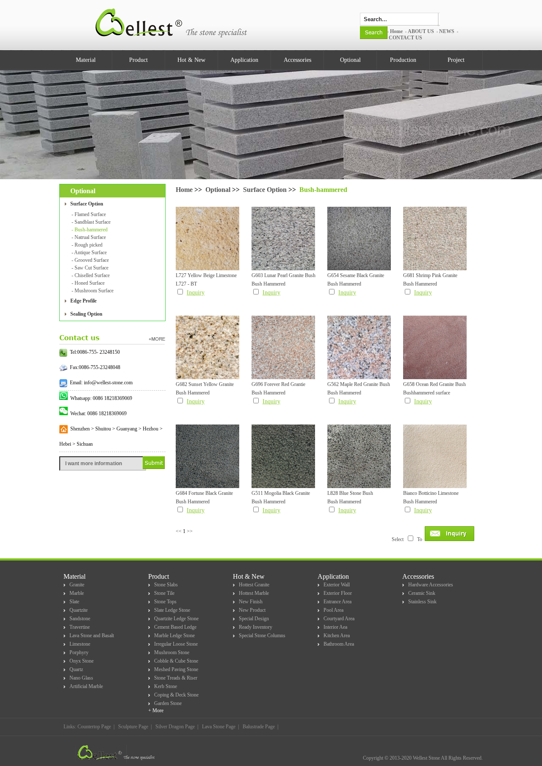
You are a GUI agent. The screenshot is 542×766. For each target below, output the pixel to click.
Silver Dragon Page (175, 727)
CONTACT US (405, 38)
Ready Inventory (255, 627)
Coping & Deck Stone (176, 695)
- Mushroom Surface (92, 291)
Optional (350, 60)
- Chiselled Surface (91, 275)
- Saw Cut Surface (90, 268)
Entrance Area (337, 602)
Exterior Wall (337, 585)
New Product (252, 610)
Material (86, 60)
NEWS (446, 31)
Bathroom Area (339, 644)
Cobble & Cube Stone (176, 661)
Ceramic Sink (421, 593)
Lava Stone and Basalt (91, 635)
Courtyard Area (339, 619)
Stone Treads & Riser (175, 678)
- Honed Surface (88, 283)
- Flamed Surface (89, 214)
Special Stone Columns (262, 635)
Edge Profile (83, 301)
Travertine (79, 627)
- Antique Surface (89, 252)
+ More (155, 710)
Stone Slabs (166, 585)
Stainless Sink (422, 602)
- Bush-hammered (90, 230)
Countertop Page (94, 727)
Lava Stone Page (218, 727)
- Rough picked (87, 245)
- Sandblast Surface (91, 222)
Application (244, 60)
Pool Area (333, 610)
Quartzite (78, 610)
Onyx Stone (81, 661)
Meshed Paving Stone (176, 669)
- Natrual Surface (89, 237)
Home (396, 31)
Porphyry (78, 652)
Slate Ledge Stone (172, 610)
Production (403, 60)
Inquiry (196, 292)
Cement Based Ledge (175, 627)
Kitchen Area (337, 635)
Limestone (79, 644)
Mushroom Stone (171, 652)
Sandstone (79, 619)
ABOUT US (421, 31)
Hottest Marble (254, 593)
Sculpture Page (133, 727)
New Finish (251, 602)
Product (138, 60)
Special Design (254, 619)
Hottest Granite (254, 585)
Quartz (76, 669)
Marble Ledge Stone (174, 635)
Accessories (297, 60)
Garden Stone (168, 703)
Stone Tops (165, 602)
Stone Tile (164, 593)
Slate (74, 602)
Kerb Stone (165, 686)
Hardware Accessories (430, 585)
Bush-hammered (323, 189)
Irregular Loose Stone (176, 644)
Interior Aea (335, 627)
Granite (76, 585)
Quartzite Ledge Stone (176, 619)
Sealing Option (86, 314)
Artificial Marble (86, 686)
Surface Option (86, 204)
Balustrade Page (259, 727)
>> (190, 531)
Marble (76, 593)
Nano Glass (81, 678)
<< (179, 531)
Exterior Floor (338, 593)
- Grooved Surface (90, 260)
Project (456, 60)
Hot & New (191, 60)
